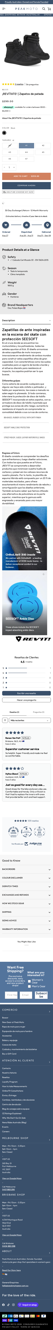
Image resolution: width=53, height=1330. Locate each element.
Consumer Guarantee (35, 1324)
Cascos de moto (9, 1044)
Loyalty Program (10, 1081)
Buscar (5, 1017)
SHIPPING (6, 912)
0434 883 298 (8, 1246)
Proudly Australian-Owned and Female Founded (26, 2)
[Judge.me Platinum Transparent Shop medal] (13, 831)
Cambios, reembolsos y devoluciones (18, 1100)
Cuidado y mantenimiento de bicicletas (19, 1049)
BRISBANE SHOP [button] (13, 1195)
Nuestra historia (9, 1072)
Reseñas (6, 1077)
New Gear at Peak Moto (13, 1022)
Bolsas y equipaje (9, 1040)
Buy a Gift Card (9, 1053)
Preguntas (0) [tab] (38, 712)
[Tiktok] (8, 1305)
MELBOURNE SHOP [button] (15, 1138)
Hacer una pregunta (26, 700)
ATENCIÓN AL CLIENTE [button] (18, 1061)
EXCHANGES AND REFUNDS (15, 895)
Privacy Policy (10, 1327)
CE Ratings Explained (11, 1113)
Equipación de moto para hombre (17, 1031)
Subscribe (41, 995)
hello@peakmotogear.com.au (15, 1285)
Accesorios (7, 1035)
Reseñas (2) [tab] (14, 712)
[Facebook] (3, 1305)
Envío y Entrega (9, 1095)
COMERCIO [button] (10, 1010)
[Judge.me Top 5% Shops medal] (39, 831)
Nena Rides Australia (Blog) (14, 1122)
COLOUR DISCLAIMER (12, 877)
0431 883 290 (8, 1189)
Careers (5, 1131)
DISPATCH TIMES (10, 886)
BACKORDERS (8, 869)
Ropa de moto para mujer (13, 1026)
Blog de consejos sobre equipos (15, 1109)
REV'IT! (5, 90)
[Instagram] (13, 1305)
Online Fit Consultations (12, 1090)
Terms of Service (30, 1327)
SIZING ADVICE (9, 920)
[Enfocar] (26, 48)
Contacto (6, 1068)
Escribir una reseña (26, 693)
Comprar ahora (26, 185)
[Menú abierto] (5, 9)
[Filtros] (5, 720)
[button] (8, 84)
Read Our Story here (11, 1270)
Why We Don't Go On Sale (14, 1118)
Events (5, 1127)
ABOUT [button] (7, 1251)
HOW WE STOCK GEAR (13, 903)
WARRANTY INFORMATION (15, 929)
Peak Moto (10, 1324)
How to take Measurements (14, 1086)
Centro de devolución (11, 1104)
